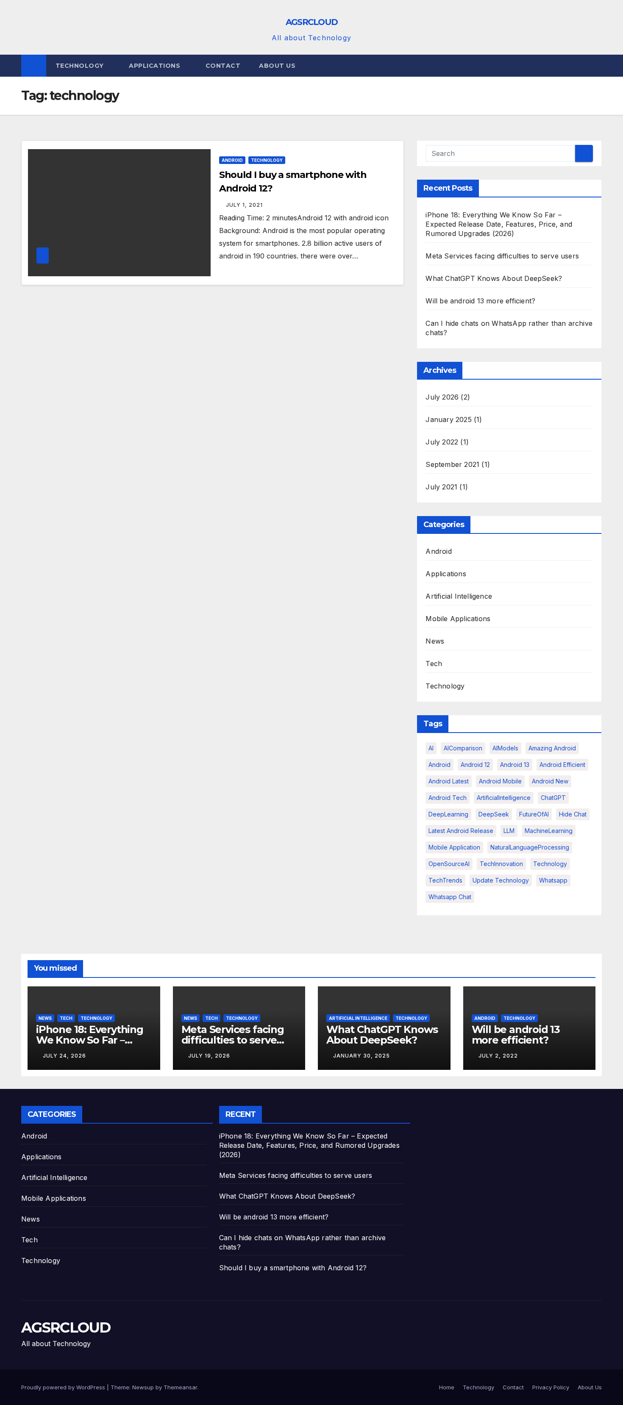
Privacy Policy (550, 1387)
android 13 (514, 764)
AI (431, 748)
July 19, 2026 (209, 1055)
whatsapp (553, 880)
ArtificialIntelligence (504, 797)
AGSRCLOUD (312, 22)
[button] (595, 65)
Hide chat (573, 814)
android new (550, 781)
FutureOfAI (534, 814)
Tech (434, 663)
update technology (501, 880)
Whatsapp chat (449, 896)
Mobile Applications (458, 618)
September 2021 (452, 464)
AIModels (505, 748)
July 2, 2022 (498, 1055)
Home (446, 1387)
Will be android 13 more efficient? (480, 301)
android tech (447, 797)
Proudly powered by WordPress (64, 1387)
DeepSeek (493, 814)
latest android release (460, 830)
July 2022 (442, 442)
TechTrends (445, 880)
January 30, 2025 (361, 1055)
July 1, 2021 (244, 205)
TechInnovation (501, 863)
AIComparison (463, 748)
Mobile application (454, 847)
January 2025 (448, 419)
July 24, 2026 (64, 1055)
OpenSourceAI (449, 863)
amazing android (552, 748)
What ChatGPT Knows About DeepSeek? (494, 278)
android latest (448, 781)
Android (232, 160)
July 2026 (442, 397)
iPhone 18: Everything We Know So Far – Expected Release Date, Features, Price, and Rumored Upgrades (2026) (499, 224)
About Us (277, 65)
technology (550, 863)
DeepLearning (448, 814)
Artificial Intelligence (459, 596)
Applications (155, 65)
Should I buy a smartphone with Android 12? (293, 1267)
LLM (509, 830)
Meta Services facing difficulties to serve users (502, 256)
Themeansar (180, 1387)
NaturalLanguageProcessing (529, 847)
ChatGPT (553, 797)
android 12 (475, 764)
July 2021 (441, 487)
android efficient (562, 764)
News (435, 641)
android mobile (500, 781)
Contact (223, 65)
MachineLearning (549, 830)
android (439, 764)
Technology (81, 65)
